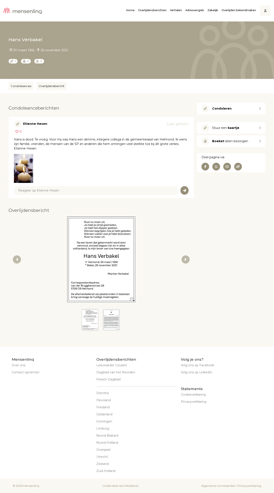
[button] (89, 320)
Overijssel (103, 450)
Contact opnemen (25, 372)
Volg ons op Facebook (197, 365)
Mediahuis (131, 485)
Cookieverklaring (193, 395)
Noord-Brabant (107, 435)
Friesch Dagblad (108, 379)
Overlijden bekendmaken (239, 10)
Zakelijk (212, 10)
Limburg (102, 428)
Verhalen (176, 10)
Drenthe (102, 393)
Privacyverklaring (193, 402)
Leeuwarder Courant (111, 365)
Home (130, 10)
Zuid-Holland (105, 471)
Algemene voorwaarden (218, 485)
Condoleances (21, 86)
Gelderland (104, 414)
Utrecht (102, 457)
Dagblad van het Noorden (115, 372)
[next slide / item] (186, 259)
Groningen (104, 421)
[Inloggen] (265, 11)
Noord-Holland (107, 443)
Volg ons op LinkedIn (196, 372)
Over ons (18, 365)
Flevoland (103, 400)
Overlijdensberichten (152, 10)
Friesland (103, 407)
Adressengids (194, 10)
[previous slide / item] (17, 259)
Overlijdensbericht (51, 86)
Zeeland (102, 464)
